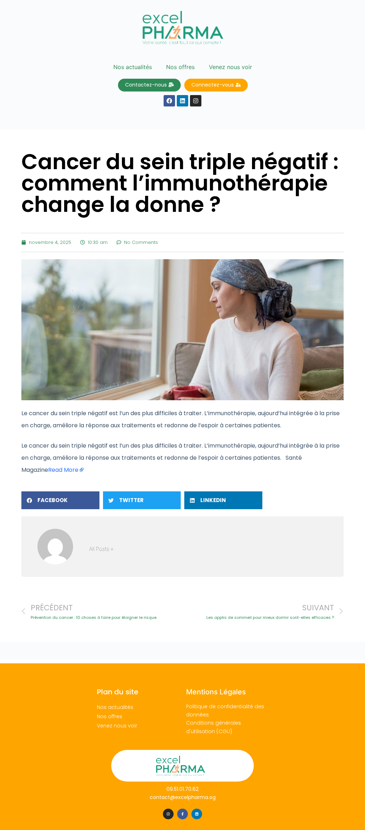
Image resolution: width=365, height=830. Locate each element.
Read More (63, 470)
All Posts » (101, 549)
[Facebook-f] (182, 814)
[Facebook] (169, 100)
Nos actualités (132, 67)
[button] (60, 500)
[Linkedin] (196, 814)
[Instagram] (168, 814)
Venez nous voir (230, 67)
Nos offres (180, 67)
